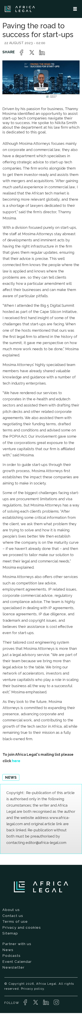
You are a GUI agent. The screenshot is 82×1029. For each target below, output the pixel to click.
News (7, 950)
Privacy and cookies (21, 927)
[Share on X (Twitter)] (32, 52)
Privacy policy (32, 988)
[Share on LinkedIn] (42, 52)
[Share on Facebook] (21, 52)
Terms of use (15, 921)
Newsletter (13, 967)
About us (11, 910)
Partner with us (16, 944)
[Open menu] (75, 9)
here (16, 761)
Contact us (12, 916)
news (11, 777)
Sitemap (10, 933)
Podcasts (11, 956)
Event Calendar (17, 962)
